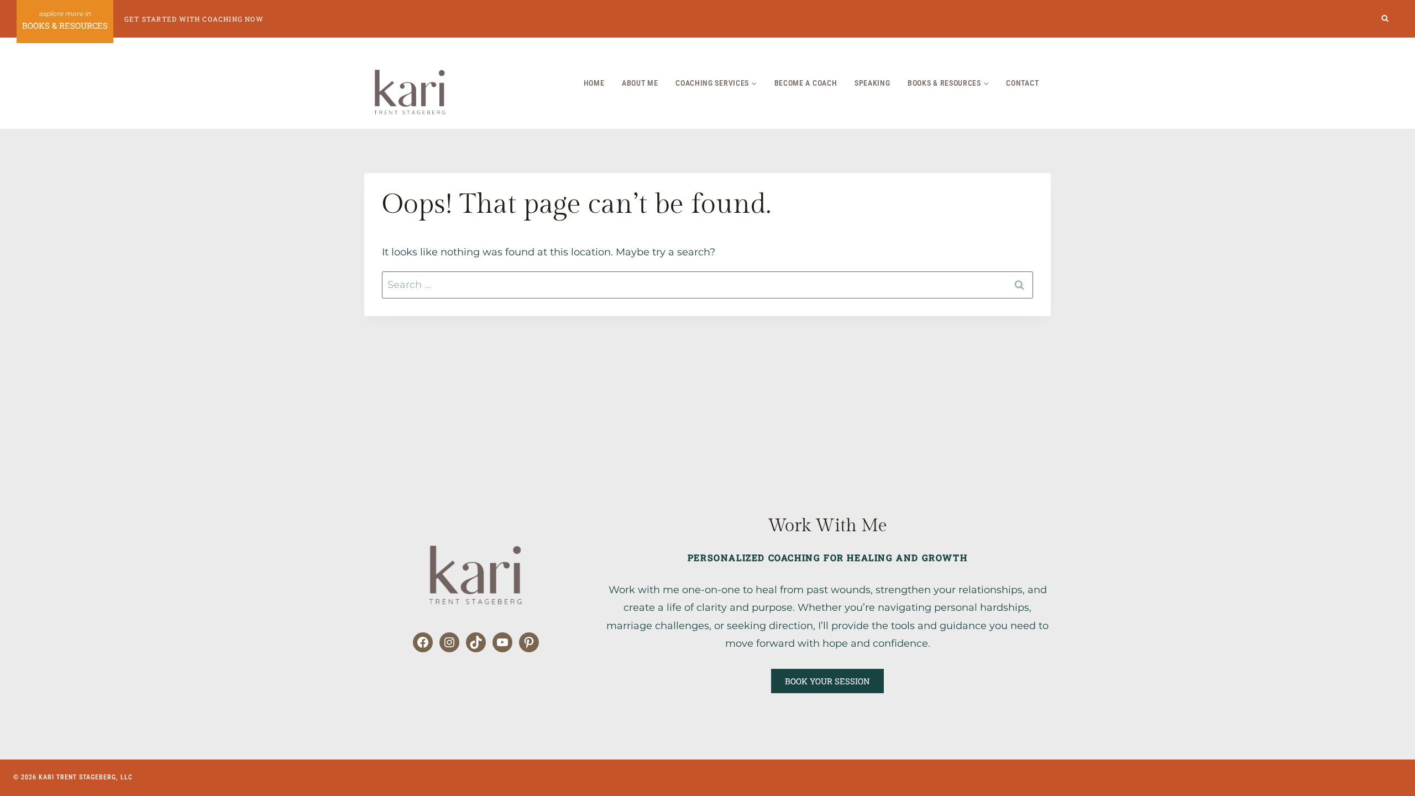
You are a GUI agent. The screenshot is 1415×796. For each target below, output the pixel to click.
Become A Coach (805, 82)
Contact (1022, 82)
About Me (640, 82)
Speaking (872, 82)
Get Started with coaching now (193, 18)
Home (594, 82)
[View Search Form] (1385, 19)
